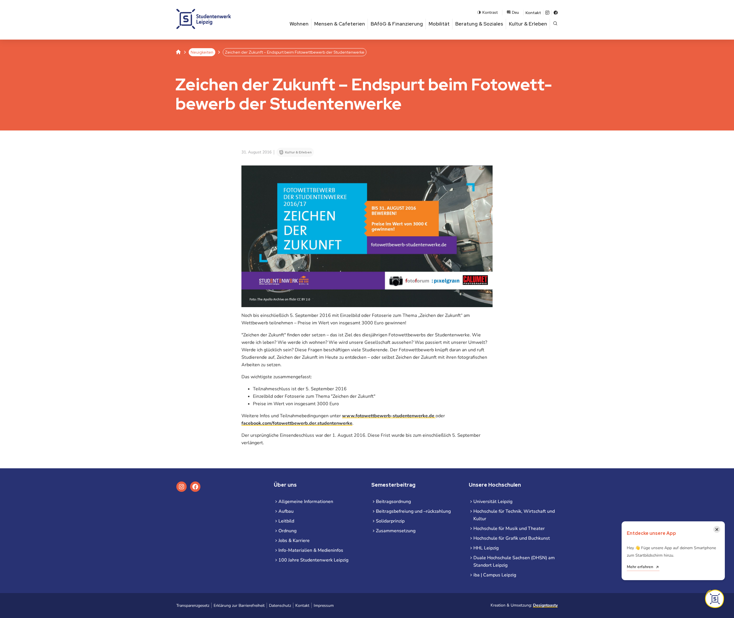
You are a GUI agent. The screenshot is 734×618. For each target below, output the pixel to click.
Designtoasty (545, 605)
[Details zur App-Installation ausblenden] (714, 599)
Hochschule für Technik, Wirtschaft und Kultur (514, 515)
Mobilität (439, 24)
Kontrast (490, 12)
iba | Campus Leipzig (494, 575)
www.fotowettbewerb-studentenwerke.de (389, 416)
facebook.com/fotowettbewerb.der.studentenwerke (296, 423)
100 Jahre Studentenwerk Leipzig (313, 560)
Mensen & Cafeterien (339, 24)
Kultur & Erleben (528, 24)
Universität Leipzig (492, 501)
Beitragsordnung (393, 501)
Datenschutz (280, 605)
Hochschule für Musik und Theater (509, 528)
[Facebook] (556, 12)
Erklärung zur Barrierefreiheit (239, 605)
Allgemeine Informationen (305, 501)
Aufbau (286, 511)
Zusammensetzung (395, 531)
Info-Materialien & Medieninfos (310, 550)
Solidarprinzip (390, 521)
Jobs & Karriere (294, 540)
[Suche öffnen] (555, 24)
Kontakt (533, 12)
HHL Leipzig (486, 548)
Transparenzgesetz (192, 605)
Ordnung (287, 531)
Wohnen (299, 24)
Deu (515, 12)
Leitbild (286, 521)
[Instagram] (547, 12)
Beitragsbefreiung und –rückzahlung (413, 511)
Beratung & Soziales (479, 24)
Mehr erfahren (640, 567)
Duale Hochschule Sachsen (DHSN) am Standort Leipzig (514, 561)
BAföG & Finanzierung (397, 24)
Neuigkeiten (202, 52)
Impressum (324, 605)
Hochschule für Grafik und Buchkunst (511, 538)
